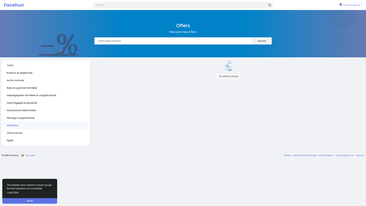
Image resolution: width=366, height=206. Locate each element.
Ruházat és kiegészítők (19, 72)
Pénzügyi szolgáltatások (20, 117)
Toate (10, 65)
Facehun (14, 5)
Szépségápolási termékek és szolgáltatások (31, 95)
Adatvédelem (326, 155)
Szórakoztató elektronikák (21, 110)
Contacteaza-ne (344, 155)
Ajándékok (12, 125)
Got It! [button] (30, 201)
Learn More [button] (13, 192)
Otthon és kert (15, 132)
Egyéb (10, 140)
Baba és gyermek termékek (22, 87)
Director (360, 155)
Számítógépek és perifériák (22, 102)
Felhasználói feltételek (305, 155)
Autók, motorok (15, 80)
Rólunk (287, 155)
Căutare (261, 41)
